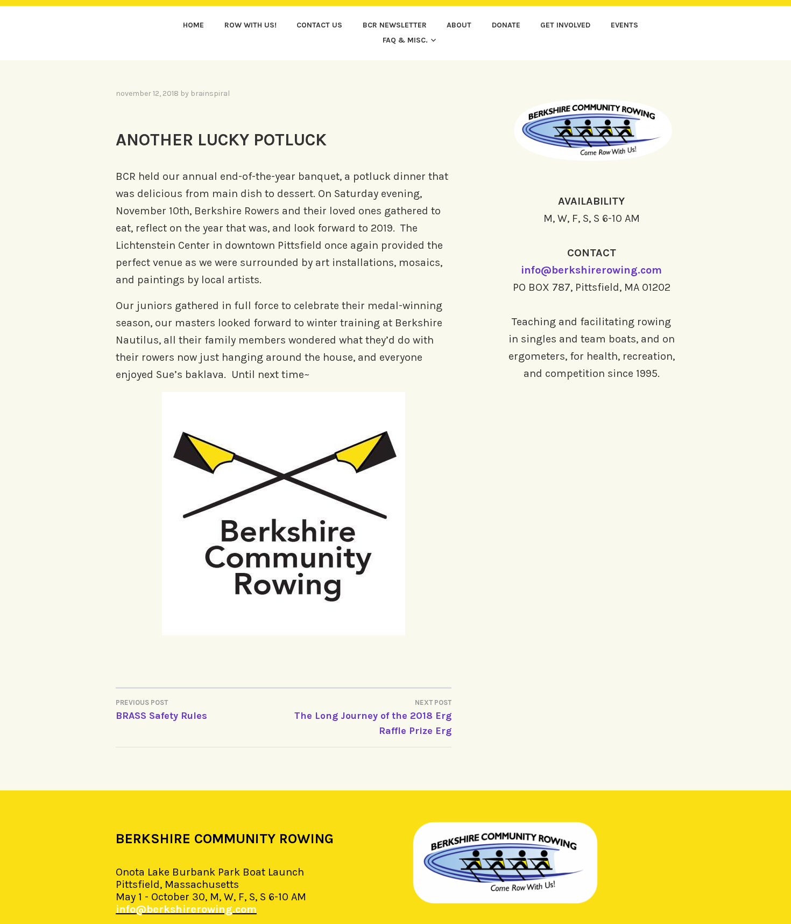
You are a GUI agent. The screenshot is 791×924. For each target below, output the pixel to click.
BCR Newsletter (395, 25)
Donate (506, 25)
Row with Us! (250, 25)
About (459, 25)
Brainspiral (210, 93)
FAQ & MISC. (405, 40)
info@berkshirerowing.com (591, 270)
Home (193, 25)
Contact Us (319, 25)
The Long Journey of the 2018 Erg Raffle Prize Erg (372, 717)
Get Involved (565, 25)
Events (624, 25)
